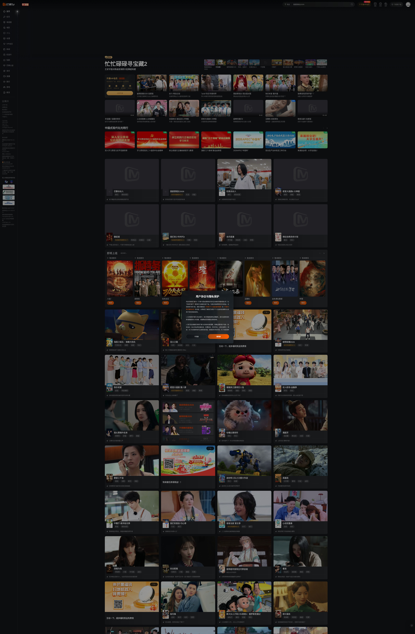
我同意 (218, 336)
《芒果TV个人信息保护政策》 (213, 307)
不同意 (196, 336)
